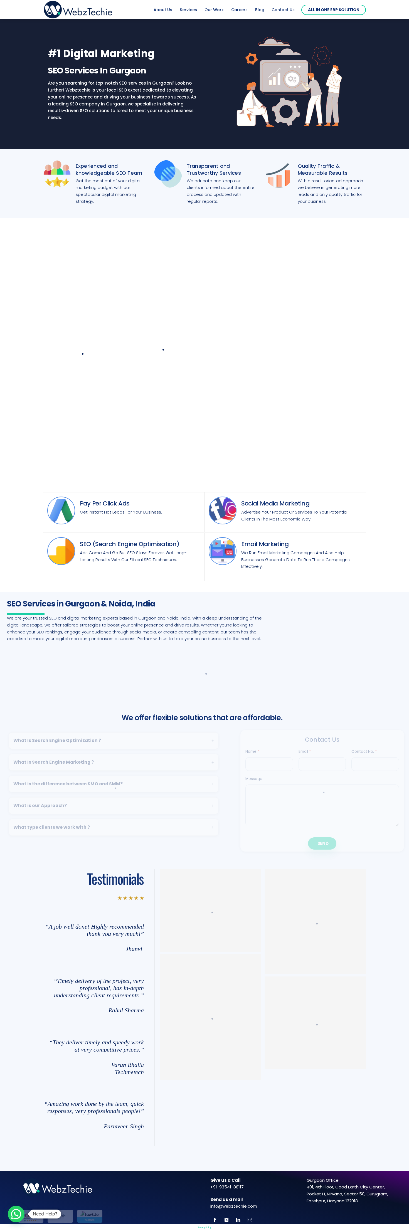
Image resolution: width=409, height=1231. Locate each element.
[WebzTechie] (78, 14)
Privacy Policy (204, 1227)
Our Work (214, 10)
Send (323, 843)
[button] (16, 1214)
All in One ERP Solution (333, 10)
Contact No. (364, 751)
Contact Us (283, 10)
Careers (239, 10)
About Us (163, 10)
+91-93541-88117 (227, 1187)
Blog (259, 10)
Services (188, 10)
